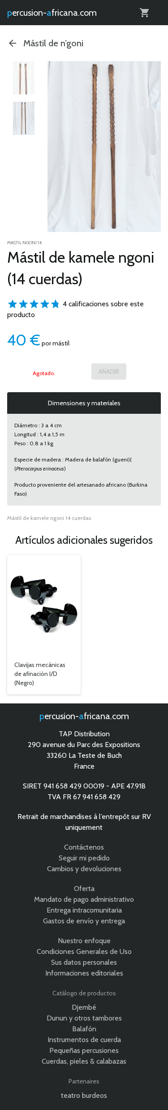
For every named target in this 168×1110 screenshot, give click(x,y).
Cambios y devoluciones (84, 868)
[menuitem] (23, 77)
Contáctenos (84, 847)
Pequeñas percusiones (84, 1050)
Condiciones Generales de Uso (84, 951)
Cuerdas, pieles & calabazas (84, 1061)
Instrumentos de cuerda (84, 1039)
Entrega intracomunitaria (84, 910)
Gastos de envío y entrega (84, 921)
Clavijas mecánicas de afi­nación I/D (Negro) (39, 674)
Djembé (84, 1007)
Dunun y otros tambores (84, 1018)
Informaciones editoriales (84, 973)
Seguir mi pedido (84, 858)
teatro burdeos (84, 1095)
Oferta (84, 888)
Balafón (84, 1029)
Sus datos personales (84, 962)
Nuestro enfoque (84, 940)
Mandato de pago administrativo (84, 899)
